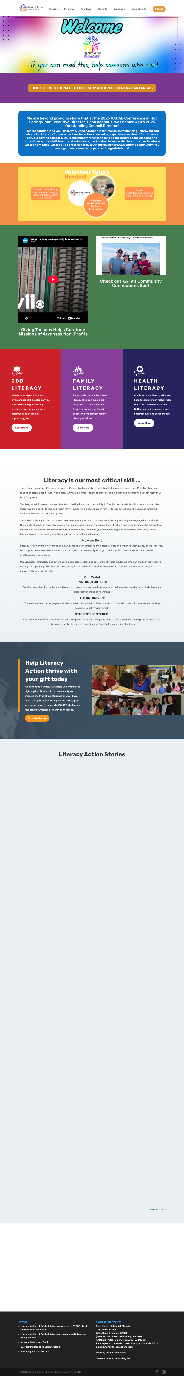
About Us (53, 9)
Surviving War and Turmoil (34, 1351)
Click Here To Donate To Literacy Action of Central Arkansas (92, 88)
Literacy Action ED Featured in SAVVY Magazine (54, 807)
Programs (69, 9)
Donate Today (37, 718)
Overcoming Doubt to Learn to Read (40, 1346)
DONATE (159, 9)
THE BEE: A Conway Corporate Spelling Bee (50, 1098)
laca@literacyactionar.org (48, 1273)
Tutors (161, 457)
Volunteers (85, 9)
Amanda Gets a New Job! (34, 1342)
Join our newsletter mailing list (113, 1358)
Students (102, 9)
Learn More (21, 427)
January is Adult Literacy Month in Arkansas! (51, 769)
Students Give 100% (35, 1136)
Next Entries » (158, 1209)
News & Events (139, 9)
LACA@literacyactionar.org (118, 1346)
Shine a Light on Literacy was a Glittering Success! (56, 935)
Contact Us (37, 1287)
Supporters (119, 9)
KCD (79, 1372)
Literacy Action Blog (41, 774)
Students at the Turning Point (41, 1174)
